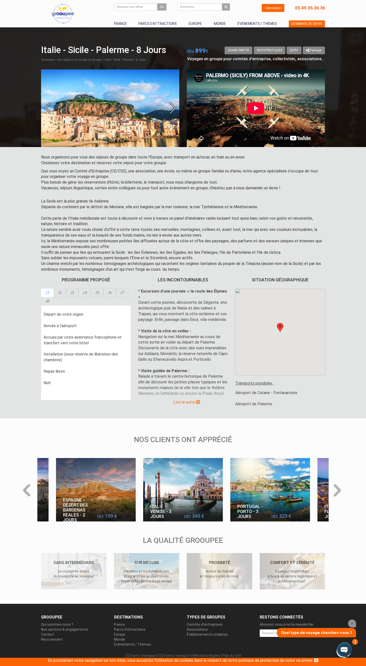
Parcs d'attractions (157, 24)
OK (162, 7)
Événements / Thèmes (257, 24)
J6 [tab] (109, 292)
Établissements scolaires (207, 634)
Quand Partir (238, 50)
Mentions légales (206, 656)
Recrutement (52, 639)
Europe (195, 24)
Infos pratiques (269, 50)
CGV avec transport (141, 656)
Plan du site (231, 656)
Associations (197, 629)
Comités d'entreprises (205, 624)
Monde (220, 24)
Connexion (273, 8)
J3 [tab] (72, 292)
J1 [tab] (47, 292)
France (120, 24)
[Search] (226, 7)
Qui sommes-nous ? (57, 624)
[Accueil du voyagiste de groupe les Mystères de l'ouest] (63, 13)
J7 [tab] (122, 292)
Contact (47, 634)
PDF (295, 50)
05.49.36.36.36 (310, 7)
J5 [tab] (97, 292)
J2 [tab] (60, 292)
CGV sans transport (174, 656)
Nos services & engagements (64, 629)
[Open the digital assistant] (344, 650)
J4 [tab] (84, 292)
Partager (315, 50)
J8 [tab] (47, 301)
